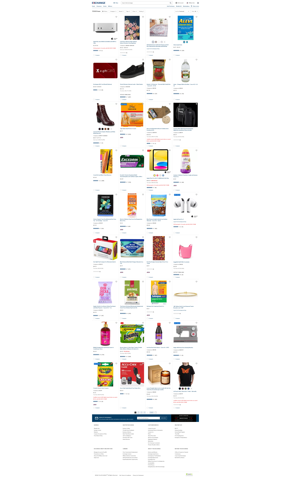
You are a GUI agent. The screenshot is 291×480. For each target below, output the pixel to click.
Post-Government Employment (130, 452)
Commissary (178, 454)
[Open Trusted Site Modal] (189, 474)
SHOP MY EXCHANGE (128, 425)
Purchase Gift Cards (127, 437)
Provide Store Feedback (128, 430)
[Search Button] (170, 3)
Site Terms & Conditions (125, 475)
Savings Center (97, 430)
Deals (93, 6)
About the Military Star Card (100, 455)
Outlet (105, 6)
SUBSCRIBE (163, 418)
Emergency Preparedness (181, 437)
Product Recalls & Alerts (154, 444)
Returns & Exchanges (153, 437)
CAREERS (125, 448)
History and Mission (152, 452)
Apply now (96, 457)
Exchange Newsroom (153, 457)
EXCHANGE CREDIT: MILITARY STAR (103, 448)
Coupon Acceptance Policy (100, 433)
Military (110, 6)
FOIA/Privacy (151, 464)
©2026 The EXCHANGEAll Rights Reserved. (106, 475)
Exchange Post (151, 459)
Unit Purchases (171, 6)
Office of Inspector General (181, 452)
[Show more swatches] (164, 42)
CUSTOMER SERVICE (153, 425)
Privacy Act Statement (138, 475)
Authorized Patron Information (155, 430)
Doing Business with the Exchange (156, 466)
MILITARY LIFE (178, 425)
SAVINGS (96, 425)
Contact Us (150, 432)
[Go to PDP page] (105, 28)
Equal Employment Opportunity (130, 459)
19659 (151, 412)
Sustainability (151, 463)
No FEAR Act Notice (179, 457)
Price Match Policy (98, 435)
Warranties (150, 441)
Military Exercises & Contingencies (156, 461)
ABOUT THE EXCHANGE (154, 448)
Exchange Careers (127, 454)
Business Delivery (127, 432)
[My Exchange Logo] (101, 3)
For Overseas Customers (154, 443)
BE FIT (176, 428)
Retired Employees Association (130, 457)
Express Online (126, 428)
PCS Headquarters (179, 435)
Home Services (126, 439)
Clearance (99, 6)
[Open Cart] (198, 3)
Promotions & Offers (99, 454)
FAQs (149, 433)
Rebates (96, 432)
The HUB (177, 433)
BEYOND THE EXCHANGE (181, 448)
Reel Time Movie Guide (128, 433)
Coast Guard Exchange (180, 455)
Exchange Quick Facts (153, 454)
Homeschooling (178, 430)
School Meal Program (180, 432)
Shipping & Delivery (152, 439)
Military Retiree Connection (129, 455)
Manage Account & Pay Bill (100, 452)
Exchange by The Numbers (154, 455)
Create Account (152, 428)
